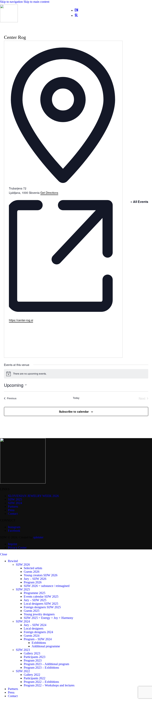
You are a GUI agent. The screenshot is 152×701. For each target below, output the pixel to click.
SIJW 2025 (23, 589)
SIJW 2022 (23, 671)
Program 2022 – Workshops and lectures (49, 685)
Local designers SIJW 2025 (41, 603)
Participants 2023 (34, 657)
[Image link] (23, 482)
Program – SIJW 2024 (38, 639)
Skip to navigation (12, 1)
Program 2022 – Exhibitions (41, 681)
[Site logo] (9, 21)
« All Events (139, 201)
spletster (38, 537)
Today (76, 397)
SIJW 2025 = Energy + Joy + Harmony (48, 617)
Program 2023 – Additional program (46, 664)
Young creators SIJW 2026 (40, 575)
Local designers (33, 628)
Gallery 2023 (32, 653)
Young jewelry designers (39, 614)
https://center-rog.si (21, 320)
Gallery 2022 (32, 674)
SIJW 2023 (23, 649)
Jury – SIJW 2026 (35, 578)
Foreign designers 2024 (38, 632)
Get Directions (49, 193)
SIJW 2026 (23, 564)
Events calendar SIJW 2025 (41, 596)
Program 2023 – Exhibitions (41, 667)
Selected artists (33, 568)
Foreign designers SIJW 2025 (42, 607)
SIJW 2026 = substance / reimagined (46, 586)
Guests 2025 (31, 610)
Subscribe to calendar (74, 411)
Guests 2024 (31, 635)
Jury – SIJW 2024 (35, 625)
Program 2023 (33, 660)
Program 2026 (33, 582)
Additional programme (46, 646)
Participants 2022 (34, 678)
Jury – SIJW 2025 (35, 600)
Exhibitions (39, 642)
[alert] (76, 374)
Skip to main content (36, 1)
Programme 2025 (34, 593)
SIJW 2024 (23, 621)
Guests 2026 (31, 571)
